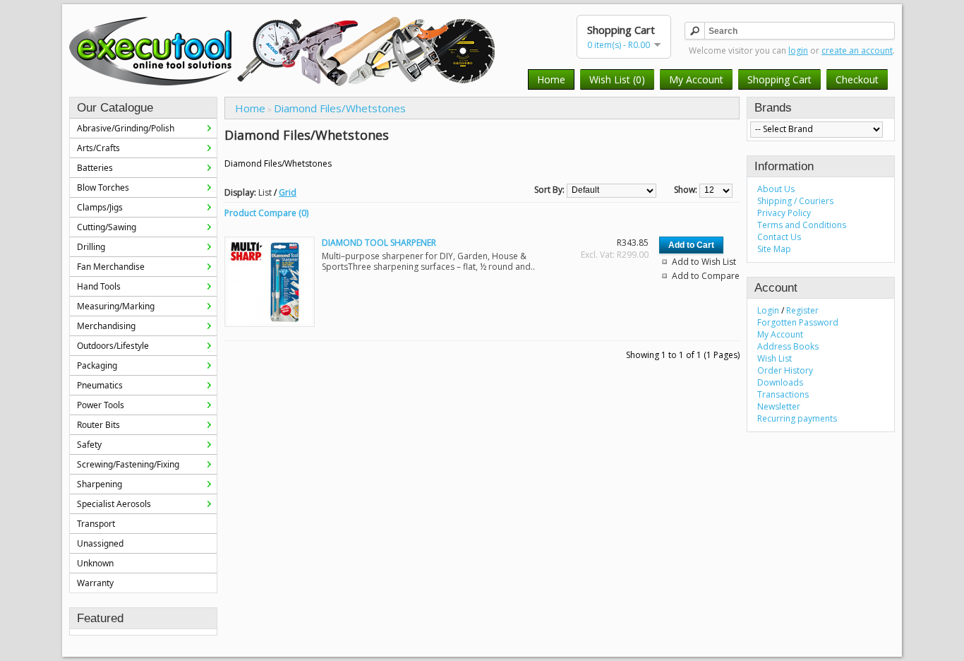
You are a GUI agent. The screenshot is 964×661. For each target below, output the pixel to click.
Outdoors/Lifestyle (113, 346)
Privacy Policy (784, 213)
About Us (776, 189)
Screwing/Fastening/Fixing (128, 464)
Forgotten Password (797, 322)
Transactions (783, 394)
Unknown (95, 563)
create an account (857, 50)
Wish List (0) (617, 79)
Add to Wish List (704, 262)
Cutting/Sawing (106, 227)
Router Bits (98, 425)
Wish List (774, 358)
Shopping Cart (779, 79)
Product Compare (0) (266, 213)
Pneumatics (100, 385)
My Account (696, 79)
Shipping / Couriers (795, 201)
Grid (287, 192)
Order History (785, 370)
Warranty (95, 583)
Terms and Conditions (801, 225)
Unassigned (100, 543)
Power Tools (100, 405)
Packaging (97, 365)
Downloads (780, 382)
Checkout (857, 79)
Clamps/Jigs (100, 207)
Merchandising (106, 326)
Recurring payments (797, 418)
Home (551, 79)
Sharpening (99, 484)
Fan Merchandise (111, 267)
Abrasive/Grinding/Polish (125, 128)
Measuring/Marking (116, 306)
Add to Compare (706, 276)
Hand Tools (99, 286)
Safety (89, 445)
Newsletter (778, 406)
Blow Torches (103, 187)
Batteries (95, 168)
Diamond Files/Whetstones (340, 108)
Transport (96, 524)
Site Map (774, 249)
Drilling (91, 247)
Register (802, 310)
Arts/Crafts (98, 148)
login (798, 50)
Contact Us (779, 237)
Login (768, 310)
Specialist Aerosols (114, 504)
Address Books (788, 346)
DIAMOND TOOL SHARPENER (379, 243)
